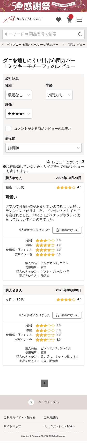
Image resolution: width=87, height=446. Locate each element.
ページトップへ (48, 402)
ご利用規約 (51, 417)
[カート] (69, 19)
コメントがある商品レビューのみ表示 (43, 128)
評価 (8, 104)
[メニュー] (80, 19)
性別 (8, 85)
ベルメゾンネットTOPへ (59, 426)
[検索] (80, 34)
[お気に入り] (59, 19)
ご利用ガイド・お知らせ (20, 417)
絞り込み (12, 78)
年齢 (49, 85)
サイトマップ (12, 426)
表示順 (10, 138)
